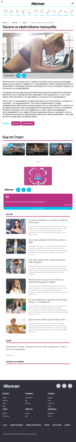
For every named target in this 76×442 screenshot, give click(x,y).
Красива (6, 393)
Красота (5, 400)
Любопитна (52, 409)
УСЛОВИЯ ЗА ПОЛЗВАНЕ (16, 425)
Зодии (49, 406)
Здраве (5, 398)
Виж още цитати (38, 208)
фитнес (16, 123)
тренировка (28, 123)
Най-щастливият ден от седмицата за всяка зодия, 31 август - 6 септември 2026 (47, 301)
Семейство (28, 398)
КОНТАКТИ (67, 425)
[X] (23, 190)
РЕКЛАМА (46, 425)
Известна (28, 409)
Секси (5, 409)
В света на (51, 403)
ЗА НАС (5, 425)
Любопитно (51, 413)
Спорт (4, 403)
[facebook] (18, 190)
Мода (4, 406)
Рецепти (27, 403)
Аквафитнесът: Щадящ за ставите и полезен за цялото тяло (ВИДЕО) (13, 151)
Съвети (5, 413)
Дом (26, 400)
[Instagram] (29, 190)
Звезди (27, 413)
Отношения (6, 416)
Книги (49, 416)
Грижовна (29, 393)
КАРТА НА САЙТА (57, 425)
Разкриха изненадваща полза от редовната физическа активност (36, 151)
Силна (49, 400)
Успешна (51, 393)
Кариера (50, 398)
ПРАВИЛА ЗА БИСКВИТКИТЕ (33, 425)
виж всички (9, 355)
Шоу (26, 416)
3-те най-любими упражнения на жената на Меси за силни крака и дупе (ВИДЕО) (59, 151)
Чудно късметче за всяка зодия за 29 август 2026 (46, 319)
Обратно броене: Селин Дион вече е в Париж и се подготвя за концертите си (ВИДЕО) (46, 281)
